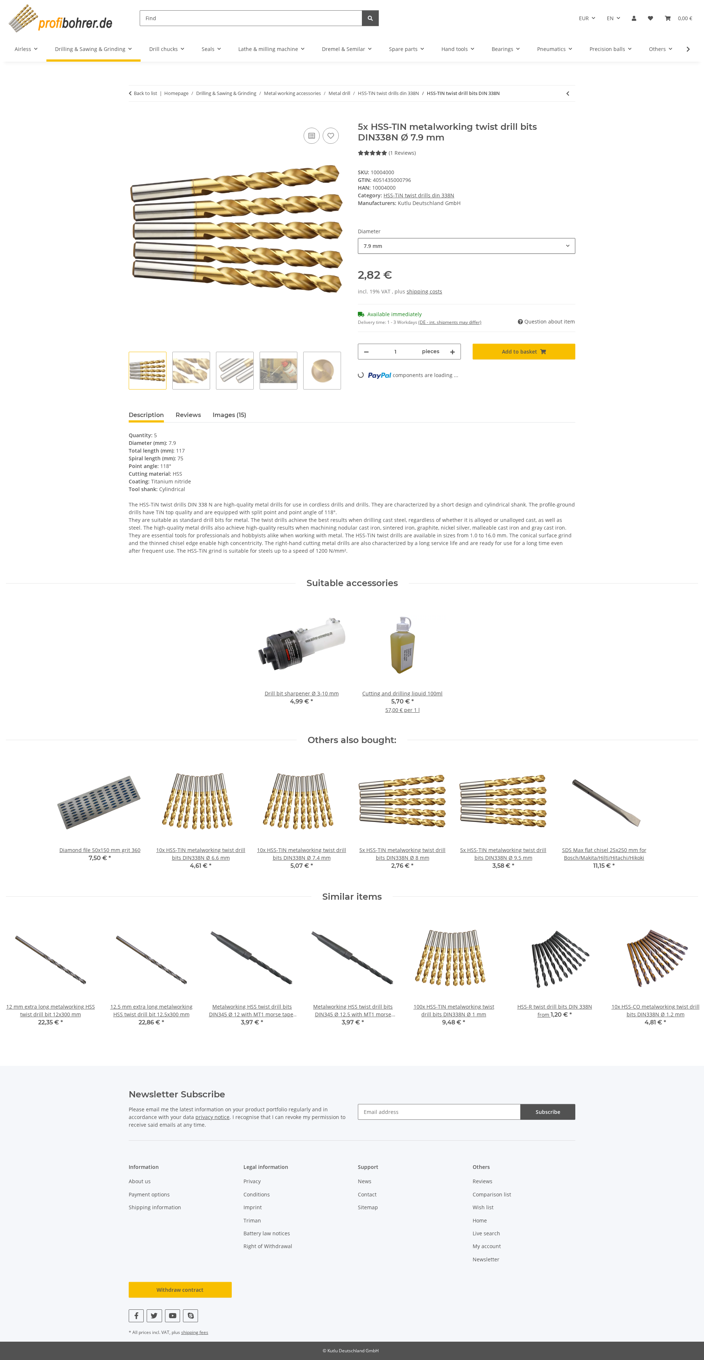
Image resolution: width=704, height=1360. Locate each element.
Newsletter (486, 1259)
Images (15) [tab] (229, 415)
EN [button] (610, 18)
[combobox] (466, 246)
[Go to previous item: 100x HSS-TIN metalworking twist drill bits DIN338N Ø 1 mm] (567, 93)
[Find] (370, 18)
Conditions (256, 1194)
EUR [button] (584, 18)
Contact (367, 1194)
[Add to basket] (134, 118)
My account (487, 1246)
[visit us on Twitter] (154, 1315)
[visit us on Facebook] (136, 1315)
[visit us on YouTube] (172, 1315)
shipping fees (194, 1332)
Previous (18, 975)
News (364, 1181)
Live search (486, 1233)
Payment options (149, 1194)
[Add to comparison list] (312, 136)
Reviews (482, 1181)
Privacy (252, 1181)
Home (480, 1220)
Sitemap (368, 1207)
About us (140, 1181)
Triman (252, 1220)
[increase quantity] (452, 351)
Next (686, 975)
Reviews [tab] (188, 415)
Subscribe (548, 1111)
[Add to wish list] (331, 136)
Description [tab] (146, 415)
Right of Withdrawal (267, 1246)
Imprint (252, 1207)
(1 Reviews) (402, 152)
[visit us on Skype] (190, 1315)
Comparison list (492, 1194)
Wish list (483, 1207)
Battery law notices (266, 1233)
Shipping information (155, 1207)
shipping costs (424, 291)
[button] (634, 18)
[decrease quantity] (366, 351)
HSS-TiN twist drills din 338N (419, 195)
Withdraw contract (180, 1289)
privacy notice (212, 1117)
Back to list (145, 93)
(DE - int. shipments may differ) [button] (449, 322)
